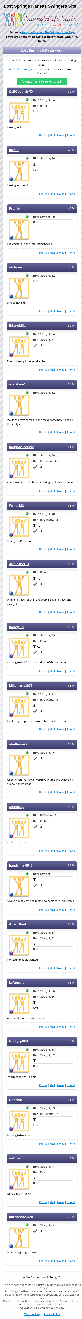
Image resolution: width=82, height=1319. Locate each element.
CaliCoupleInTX (21, 92)
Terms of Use (32, 1314)
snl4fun (15, 1158)
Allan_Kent (17, 924)
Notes (60, 135)
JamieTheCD (19, 564)
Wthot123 (16, 506)
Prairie (14, 208)
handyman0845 (20, 865)
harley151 (16, 627)
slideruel (16, 267)
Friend (71, 135)
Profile (43, 135)
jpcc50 (14, 150)
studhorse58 (18, 744)
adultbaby (16, 807)
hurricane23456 (21, 1217)
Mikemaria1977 (20, 686)
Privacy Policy (52, 1314)
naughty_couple (21, 447)
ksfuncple (16, 983)
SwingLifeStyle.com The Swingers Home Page (48, 32)
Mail (52, 135)
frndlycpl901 (18, 1041)
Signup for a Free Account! (42, 81)
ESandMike (17, 326)
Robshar (15, 1100)
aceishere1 (17, 384)
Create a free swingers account (26, 69)
